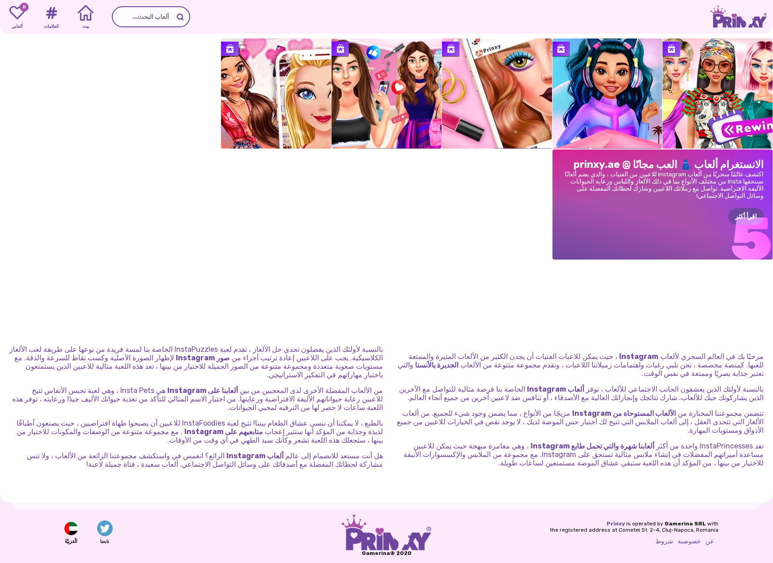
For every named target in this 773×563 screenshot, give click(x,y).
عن (709, 541)
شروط (664, 541)
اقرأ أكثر (746, 216)
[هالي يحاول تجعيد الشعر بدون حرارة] (386, 93)
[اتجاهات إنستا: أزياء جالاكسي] (607, 93)
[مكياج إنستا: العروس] (497, 93)
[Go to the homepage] (741, 17)
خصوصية (689, 541)
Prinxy (616, 523)
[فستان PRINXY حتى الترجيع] (718, 93)
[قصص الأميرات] (276, 93)
